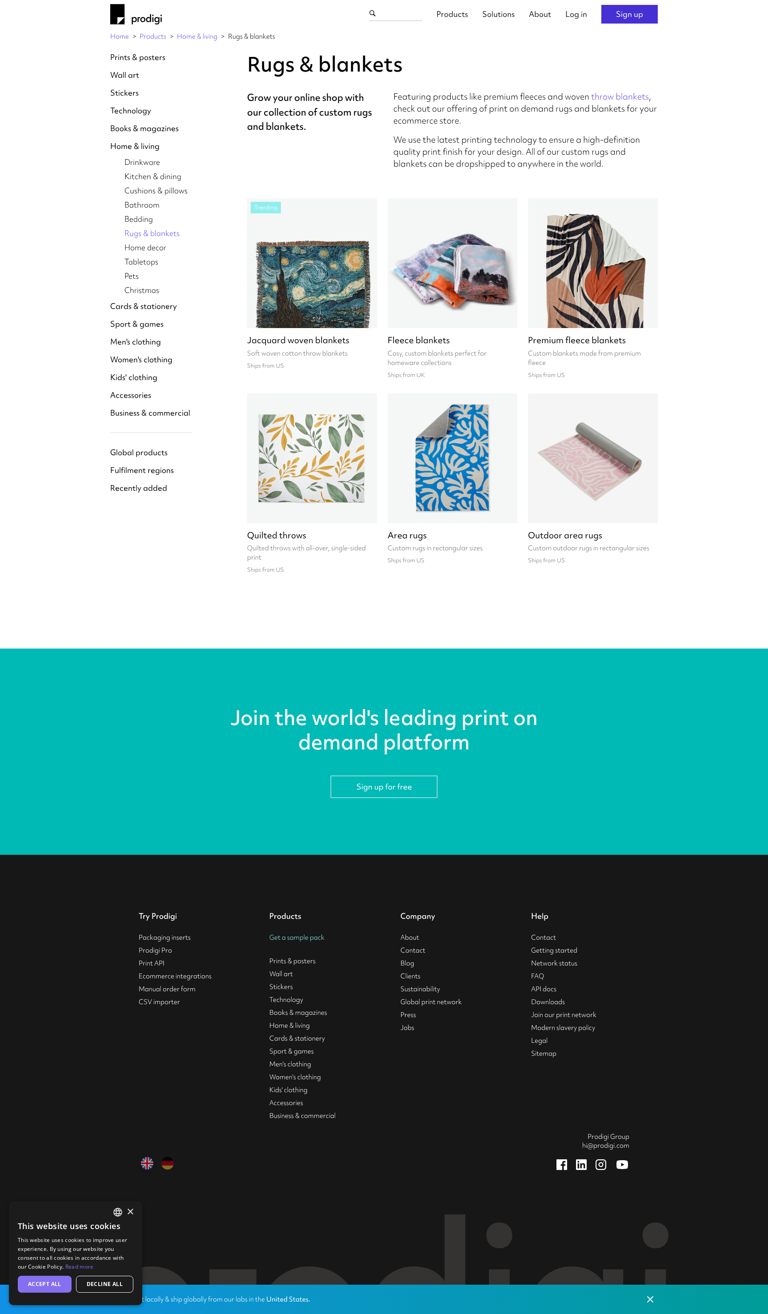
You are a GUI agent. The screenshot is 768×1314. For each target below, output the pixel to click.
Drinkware (142, 162)
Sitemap (543, 1053)
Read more (79, 1266)
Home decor (145, 247)
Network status (554, 963)
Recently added (138, 488)
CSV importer (159, 1002)
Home (119, 36)
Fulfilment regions (142, 470)
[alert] (75, 1253)
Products (452, 14)
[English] (147, 1163)
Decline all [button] (105, 1284)
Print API (151, 963)
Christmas (141, 290)
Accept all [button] (44, 1284)
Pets (131, 276)
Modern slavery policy (563, 1027)
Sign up (629, 14)
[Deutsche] (167, 1163)
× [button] (130, 1212)
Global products (139, 452)
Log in (576, 14)
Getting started (554, 950)
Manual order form (167, 989)
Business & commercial (150, 413)
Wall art (124, 75)
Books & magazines (144, 128)
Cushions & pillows (156, 190)
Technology (130, 110)
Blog (407, 963)
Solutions (498, 14)
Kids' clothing (133, 377)
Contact (412, 950)
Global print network (431, 1002)
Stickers (124, 93)
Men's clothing (135, 342)
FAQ (537, 976)
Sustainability (420, 989)
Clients (410, 976)
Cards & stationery (143, 306)
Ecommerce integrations (175, 976)
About (540, 14)
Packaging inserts (165, 937)
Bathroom (142, 205)
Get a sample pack (296, 937)
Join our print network (563, 1014)
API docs (543, 989)
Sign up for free (384, 786)
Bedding (138, 219)
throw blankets (620, 96)
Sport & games (137, 324)
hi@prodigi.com (605, 1145)
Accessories (130, 395)
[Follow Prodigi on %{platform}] (562, 1165)
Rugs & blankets (152, 233)
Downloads (548, 1002)
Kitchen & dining (152, 176)
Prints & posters (137, 57)
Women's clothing (141, 359)
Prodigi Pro (155, 950)
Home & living (197, 36)
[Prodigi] (136, 14)
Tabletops (141, 261)
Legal (539, 1040)
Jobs (407, 1027)
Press (408, 1014)
